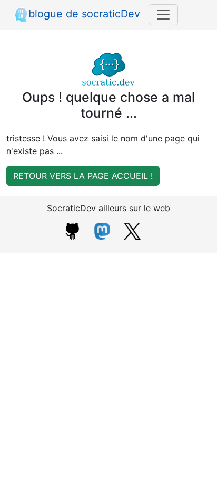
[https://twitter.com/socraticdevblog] (132, 230)
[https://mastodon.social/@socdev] (102, 230)
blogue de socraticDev (84, 13)
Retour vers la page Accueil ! (83, 176)
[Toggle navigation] (163, 14)
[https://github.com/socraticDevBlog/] (72, 230)
